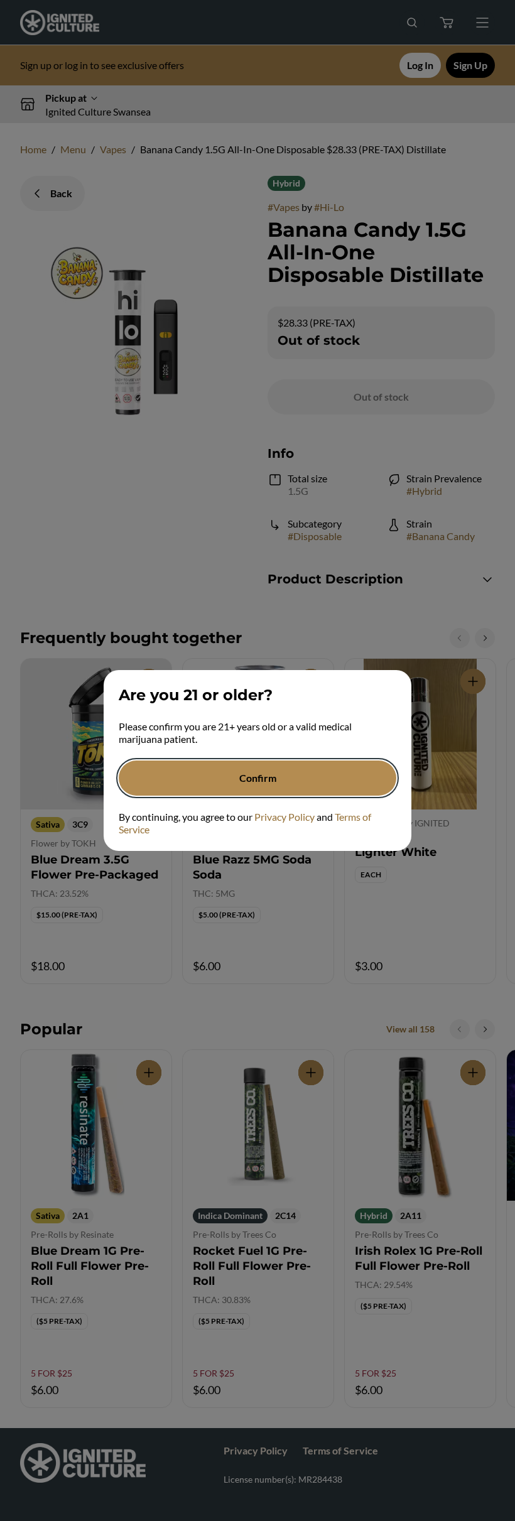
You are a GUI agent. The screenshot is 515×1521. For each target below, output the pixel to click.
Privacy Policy (284, 817)
